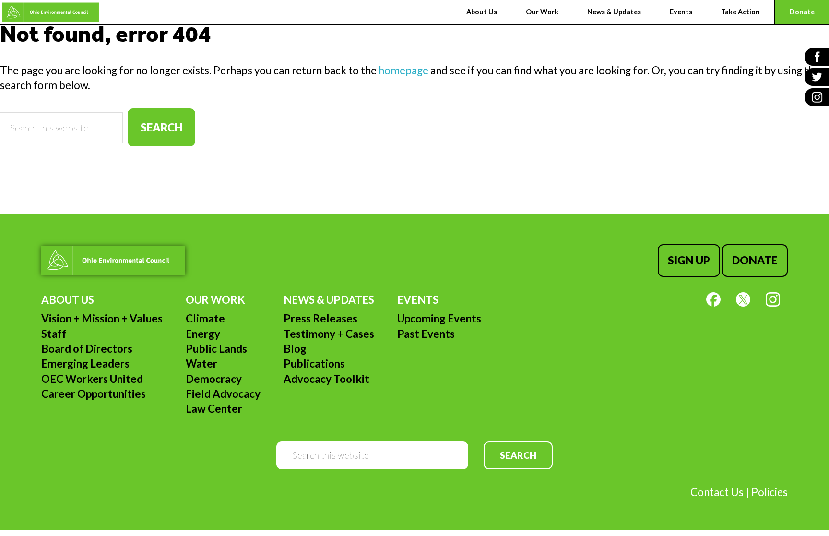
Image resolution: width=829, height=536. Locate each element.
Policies (769, 492)
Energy (203, 333)
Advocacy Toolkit (326, 378)
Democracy (214, 378)
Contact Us (717, 492)
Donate (754, 260)
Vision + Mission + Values (102, 318)
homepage (403, 70)
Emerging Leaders (85, 363)
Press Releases (320, 318)
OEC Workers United (92, 378)
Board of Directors (86, 348)
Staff (53, 333)
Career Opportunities (93, 393)
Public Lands (216, 348)
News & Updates (329, 299)
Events (417, 299)
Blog (295, 348)
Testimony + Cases (329, 333)
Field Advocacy (223, 393)
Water (201, 363)
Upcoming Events (439, 318)
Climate (205, 318)
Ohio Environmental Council (50, 12)
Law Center (214, 408)
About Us (67, 299)
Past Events (426, 333)
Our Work (215, 299)
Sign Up (689, 260)
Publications (314, 363)
